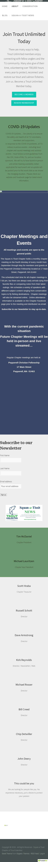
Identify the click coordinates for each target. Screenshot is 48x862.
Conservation (30, 6)
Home (4, 6)
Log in (42, 854)
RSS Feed (35, 854)
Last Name (4, 468)
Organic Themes (23, 854)
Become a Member (24, 94)
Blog (4, 16)
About (15, 6)
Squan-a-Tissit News (23, 16)
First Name (4, 455)
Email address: (6, 481)
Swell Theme (7, 854)
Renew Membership (24, 103)
